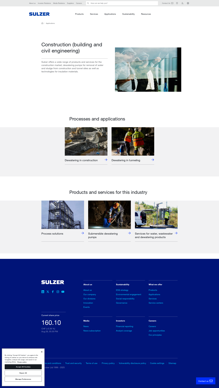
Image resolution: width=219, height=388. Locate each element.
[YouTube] (62, 292)
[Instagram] (57, 292)
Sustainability (128, 14)
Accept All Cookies (23, 367)
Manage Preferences (23, 379)
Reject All (23, 373)
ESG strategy (122, 290)
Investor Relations (44, 3)
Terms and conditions (51, 363)
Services (94, 14)
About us (32, 3)
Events (86, 307)
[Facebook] (52, 292)
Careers (79, 3)
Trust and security (73, 363)
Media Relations (59, 3)
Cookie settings (157, 363)
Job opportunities (157, 330)
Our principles (155, 335)
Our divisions (89, 298)
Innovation (88, 303)
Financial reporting (124, 326)
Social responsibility (125, 298)
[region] (23, 367)
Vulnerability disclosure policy (132, 363)
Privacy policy (108, 363)
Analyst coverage (124, 330)
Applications (110, 14)
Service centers (156, 303)
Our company (89, 294)
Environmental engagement (128, 294)
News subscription (92, 330)
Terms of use (91, 363)
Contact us (203, 381)
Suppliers (70, 3)
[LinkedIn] (42, 292)
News (86, 326)
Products (79, 14)
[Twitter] (47, 292)
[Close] (41, 351)
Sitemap (172, 363)
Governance (121, 303)
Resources (146, 14)
